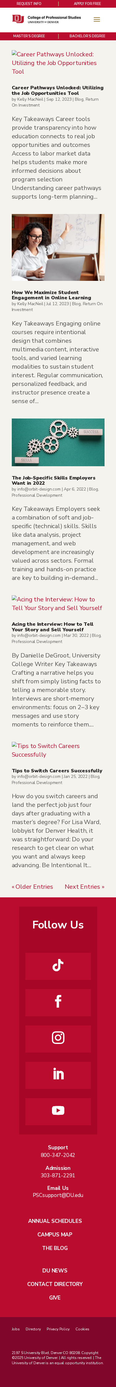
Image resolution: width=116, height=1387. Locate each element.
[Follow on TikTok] (58, 965)
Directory (33, 1329)
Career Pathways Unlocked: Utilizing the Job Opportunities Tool (58, 90)
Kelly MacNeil (30, 99)
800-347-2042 (58, 1155)
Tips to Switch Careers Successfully (57, 770)
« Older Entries (32, 887)
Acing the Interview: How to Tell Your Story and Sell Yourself (53, 627)
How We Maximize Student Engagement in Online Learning (51, 295)
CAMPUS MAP (54, 1234)
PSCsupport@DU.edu (58, 1195)
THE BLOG (54, 1248)
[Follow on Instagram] (58, 1037)
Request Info (29, 4)
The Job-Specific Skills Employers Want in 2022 (54, 481)
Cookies (82, 1329)
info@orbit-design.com (39, 489)
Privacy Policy (58, 1329)
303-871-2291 (58, 1175)
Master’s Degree (29, 36)
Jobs (16, 1329)
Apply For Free (87, 4)
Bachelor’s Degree (87, 36)
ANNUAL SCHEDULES (55, 1221)
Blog (79, 99)
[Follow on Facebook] (58, 1001)
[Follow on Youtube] (58, 1110)
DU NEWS (54, 1270)
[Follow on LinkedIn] (58, 1074)
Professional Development (37, 495)
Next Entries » (84, 887)
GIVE (55, 1297)
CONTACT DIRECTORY (55, 1284)
